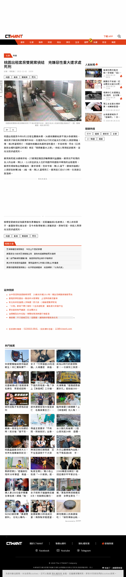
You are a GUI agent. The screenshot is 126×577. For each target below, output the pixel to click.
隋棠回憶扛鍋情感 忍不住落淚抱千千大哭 (42, 451)
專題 (113, 42)
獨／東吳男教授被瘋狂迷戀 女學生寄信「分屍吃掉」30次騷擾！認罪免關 (68, 494)
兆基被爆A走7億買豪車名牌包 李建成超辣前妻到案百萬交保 (17, 387)
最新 (22, 42)
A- (13, 129)
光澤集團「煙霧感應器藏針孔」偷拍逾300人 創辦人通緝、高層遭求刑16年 (68, 387)
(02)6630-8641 (31, 328)
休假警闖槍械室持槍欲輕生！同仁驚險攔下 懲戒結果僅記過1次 (16, 365)
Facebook (44, 550)
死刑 (34, 77)
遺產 (101, 138)
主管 (115, 133)
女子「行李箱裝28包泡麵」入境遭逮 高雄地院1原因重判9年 (43, 365)
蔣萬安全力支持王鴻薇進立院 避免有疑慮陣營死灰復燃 (31, 253)
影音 (104, 42)
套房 (16, 77)
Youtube (65, 550)
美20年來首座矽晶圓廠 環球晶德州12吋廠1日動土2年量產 (32, 262)
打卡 (89, 133)
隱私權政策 (57, 573)
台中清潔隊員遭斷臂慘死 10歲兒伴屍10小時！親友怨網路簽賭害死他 (40, 294)
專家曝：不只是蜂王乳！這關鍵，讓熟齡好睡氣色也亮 (33, 317)
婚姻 (97, 133)
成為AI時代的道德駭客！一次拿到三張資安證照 (68, 365)
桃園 (8, 77)
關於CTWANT (36, 543)
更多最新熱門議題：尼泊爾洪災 (23, 309)
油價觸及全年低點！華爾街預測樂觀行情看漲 (29, 313)
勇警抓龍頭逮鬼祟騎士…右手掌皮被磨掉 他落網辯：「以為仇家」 (35, 267)
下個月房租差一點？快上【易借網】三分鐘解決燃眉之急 (42, 387)
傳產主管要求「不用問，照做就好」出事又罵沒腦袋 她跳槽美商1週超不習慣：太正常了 (42, 430)
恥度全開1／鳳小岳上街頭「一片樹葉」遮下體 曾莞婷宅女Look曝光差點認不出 (42, 472)
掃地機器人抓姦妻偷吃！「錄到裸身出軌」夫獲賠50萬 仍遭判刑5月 (68, 515)
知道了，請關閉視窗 (113, 567)
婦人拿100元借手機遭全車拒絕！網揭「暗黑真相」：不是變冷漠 (16, 494)
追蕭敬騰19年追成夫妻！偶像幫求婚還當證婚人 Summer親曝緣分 (42, 515)
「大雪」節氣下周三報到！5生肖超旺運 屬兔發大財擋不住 (36, 305)
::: (6, 45)
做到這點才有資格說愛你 (16, 408)
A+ (7, 129)
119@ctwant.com (63, 328)
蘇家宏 (106, 133)
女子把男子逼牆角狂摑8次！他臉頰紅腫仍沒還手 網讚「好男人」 (42, 494)
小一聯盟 (91, 138)
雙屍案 (25, 77)
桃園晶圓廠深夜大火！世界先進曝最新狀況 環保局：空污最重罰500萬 (16, 451)
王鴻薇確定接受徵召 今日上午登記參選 (24, 249)
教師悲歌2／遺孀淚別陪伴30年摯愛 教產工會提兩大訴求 (17, 472)
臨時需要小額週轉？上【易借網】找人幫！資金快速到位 (68, 408)
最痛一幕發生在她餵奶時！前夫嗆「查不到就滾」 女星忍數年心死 (16, 430)
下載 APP (108, 36)
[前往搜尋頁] (119, 36)
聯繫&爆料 (61, 543)
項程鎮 (12, 71)
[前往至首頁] (14, 36)
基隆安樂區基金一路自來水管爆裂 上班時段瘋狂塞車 (33, 298)
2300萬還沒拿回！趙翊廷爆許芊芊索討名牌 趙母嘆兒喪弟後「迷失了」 (68, 472)
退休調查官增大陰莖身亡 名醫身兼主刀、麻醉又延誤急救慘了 (42, 408)
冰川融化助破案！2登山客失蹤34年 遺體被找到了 (68, 430)
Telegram (86, 550)
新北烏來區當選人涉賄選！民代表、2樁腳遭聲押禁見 (33, 302)
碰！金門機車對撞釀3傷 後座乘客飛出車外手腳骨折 (29, 258)
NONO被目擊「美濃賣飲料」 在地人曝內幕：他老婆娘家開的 (16, 515)
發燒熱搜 (108, 543)
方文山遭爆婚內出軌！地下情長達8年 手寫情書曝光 (68, 451)
